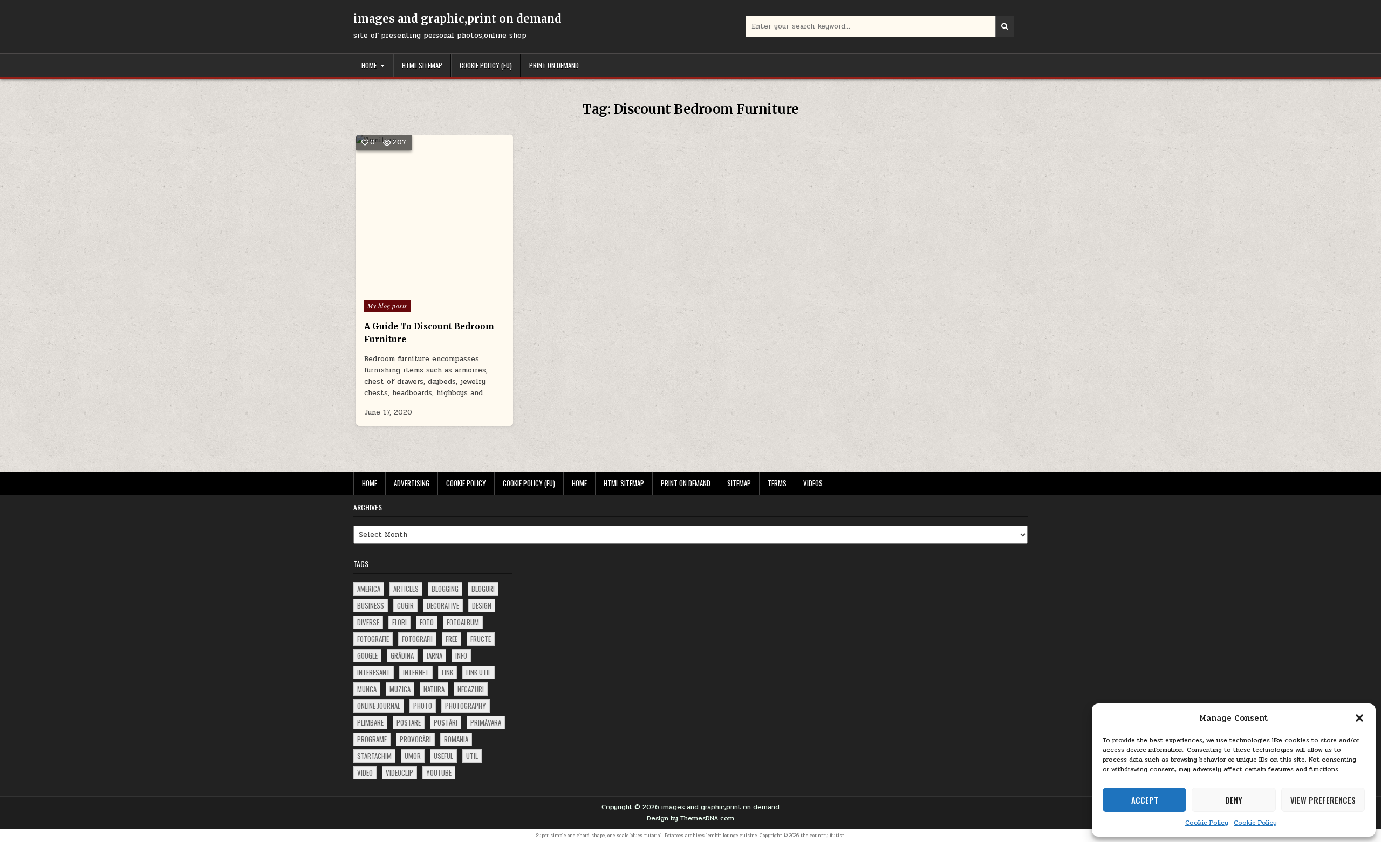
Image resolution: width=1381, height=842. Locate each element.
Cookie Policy (1206, 822)
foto (427, 622)
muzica (400, 689)
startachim (374, 755)
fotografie (373, 638)
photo (422, 705)
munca (367, 689)
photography (465, 705)
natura (434, 689)
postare (408, 722)
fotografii (417, 638)
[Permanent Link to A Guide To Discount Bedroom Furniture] (434, 213)
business (370, 605)
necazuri (470, 689)
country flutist (827, 835)
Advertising (411, 483)
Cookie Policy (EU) (486, 65)
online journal (378, 705)
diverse (368, 622)
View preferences (1323, 800)
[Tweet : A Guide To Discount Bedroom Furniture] (412, 286)
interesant (373, 672)
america (368, 588)
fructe (480, 638)
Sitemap (739, 483)
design (481, 605)
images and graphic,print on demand (457, 18)
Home (369, 65)
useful (443, 755)
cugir (405, 605)
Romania (456, 739)
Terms (777, 483)
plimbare (370, 722)
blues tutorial (646, 835)
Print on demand (554, 65)
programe (372, 739)
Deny (1233, 800)
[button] (1359, 718)
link (447, 672)
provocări (415, 739)
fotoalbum (463, 622)
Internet (416, 672)
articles (406, 588)
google (367, 655)
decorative (443, 605)
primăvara (485, 722)
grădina (402, 655)
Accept (1144, 800)
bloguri (483, 588)
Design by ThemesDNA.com (690, 818)
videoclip (399, 772)
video (365, 772)
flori (399, 622)
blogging (445, 588)
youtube (439, 772)
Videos (813, 483)
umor (413, 755)
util (472, 755)
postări (445, 722)
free (451, 638)
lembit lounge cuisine (731, 835)
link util (478, 672)
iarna (434, 655)
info (461, 655)
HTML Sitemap (422, 65)
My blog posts (387, 305)
